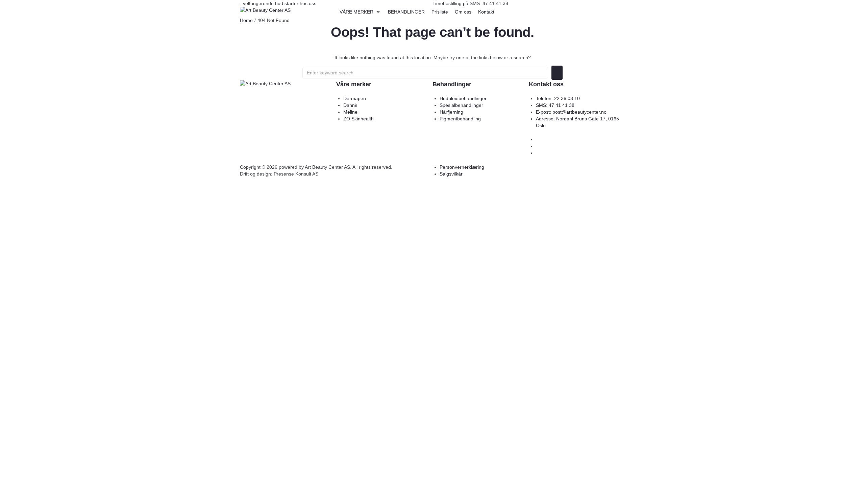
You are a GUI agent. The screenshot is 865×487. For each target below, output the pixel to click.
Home (246, 20)
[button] (360, 12)
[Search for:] (425, 72)
